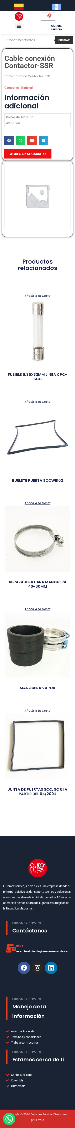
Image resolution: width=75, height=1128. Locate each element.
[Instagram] (37, 968)
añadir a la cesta (37, 295)
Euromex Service (41, 1114)
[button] (18, 26)
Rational (27, 88)
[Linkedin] (51, 968)
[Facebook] (24, 968)
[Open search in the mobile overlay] (37, 40)
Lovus (40, 1120)
